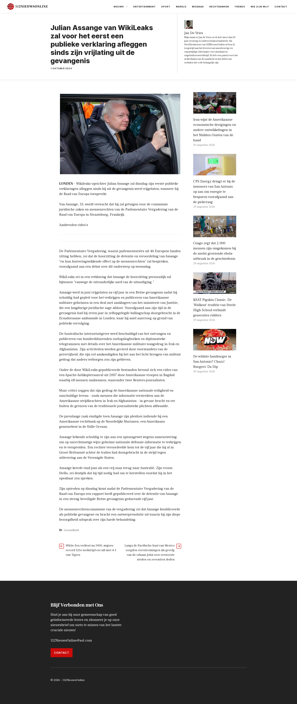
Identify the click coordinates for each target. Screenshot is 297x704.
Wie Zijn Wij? (260, 6)
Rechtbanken (219, 6)
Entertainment (144, 6)
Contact (280, 6)
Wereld (181, 6)
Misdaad (198, 6)
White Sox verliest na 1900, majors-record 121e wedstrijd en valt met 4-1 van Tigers (91, 550)
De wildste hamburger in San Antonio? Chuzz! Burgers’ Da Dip (212, 361)
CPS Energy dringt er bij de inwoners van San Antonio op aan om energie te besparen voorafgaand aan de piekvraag (214, 191)
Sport (165, 6)
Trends (239, 6)
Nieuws (119, 6)
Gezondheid (71, 530)
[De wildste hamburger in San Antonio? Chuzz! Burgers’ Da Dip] (214, 348)
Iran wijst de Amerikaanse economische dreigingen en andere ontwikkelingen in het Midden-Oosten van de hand (214, 130)
